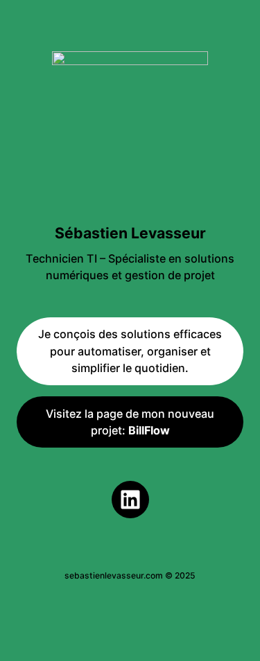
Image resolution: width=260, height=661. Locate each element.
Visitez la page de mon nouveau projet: (130, 422)
